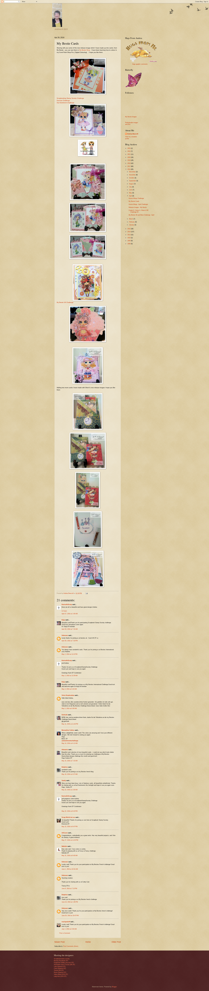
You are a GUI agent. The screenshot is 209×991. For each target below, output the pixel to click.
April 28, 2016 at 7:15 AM (70, 629)
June (131, 190)
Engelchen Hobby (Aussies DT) (64, 962)
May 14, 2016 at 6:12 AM (70, 743)
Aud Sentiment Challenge (65, 103)
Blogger (114, 987)
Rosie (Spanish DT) (60, 972)
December (132, 172)
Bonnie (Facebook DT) (61, 960)
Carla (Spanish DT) (60, 968)
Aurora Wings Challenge (136, 198)
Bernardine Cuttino (68, 730)
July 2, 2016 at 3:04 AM (69, 929)
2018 (129, 163)
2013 (129, 235)
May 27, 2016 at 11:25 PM (70, 840)
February (132, 222)
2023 (129, 148)
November (132, 175)
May (130, 193)
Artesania (65, 749)
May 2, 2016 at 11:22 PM (69, 654)
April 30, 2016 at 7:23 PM (70, 641)
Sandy (64, 780)
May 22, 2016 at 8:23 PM (70, 811)
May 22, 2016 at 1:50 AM (70, 790)
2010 (129, 238)
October (132, 178)
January (132, 225)
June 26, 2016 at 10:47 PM (70, 915)
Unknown (65, 635)
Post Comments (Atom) (70, 946)
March (131, 219)
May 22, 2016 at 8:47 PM (70, 826)
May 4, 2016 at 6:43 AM (69, 689)
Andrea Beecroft (132, 134)
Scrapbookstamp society (62, 959)
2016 (129, 169)
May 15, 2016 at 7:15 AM (70, 761)
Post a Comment (64, 933)
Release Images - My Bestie (138, 207)
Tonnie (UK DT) (59, 970)
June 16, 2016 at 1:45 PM (70, 902)
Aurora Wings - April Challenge (138, 204)
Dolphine (65, 767)
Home (88, 942)
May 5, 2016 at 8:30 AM (69, 708)
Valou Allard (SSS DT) (61, 974)
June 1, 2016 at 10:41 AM (70, 869)
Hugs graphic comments (140, 64)
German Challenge (63, 100)
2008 (129, 244)
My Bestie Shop (84, 50)
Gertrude (64, 715)
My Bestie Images (131, 117)
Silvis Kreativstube (68, 695)
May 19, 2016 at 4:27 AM (70, 774)
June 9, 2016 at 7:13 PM (69, 888)
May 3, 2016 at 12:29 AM (70, 675)
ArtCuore (65, 833)
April (130, 196)
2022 (129, 151)
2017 (129, 166)
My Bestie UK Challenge (65, 302)
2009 (129, 240)
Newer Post (59, 942)
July (130, 187)
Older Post (116, 942)
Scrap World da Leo (68, 817)
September (132, 181)
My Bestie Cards (134, 201)
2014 (129, 231)
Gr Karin (64, 611)
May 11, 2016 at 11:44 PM (70, 724)
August (131, 184)
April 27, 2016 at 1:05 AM (70, 614)
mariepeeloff (66, 922)
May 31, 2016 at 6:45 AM (70, 855)
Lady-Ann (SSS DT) (60, 976)
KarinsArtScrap (67, 604)
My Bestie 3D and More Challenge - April (141, 215)
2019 (129, 160)
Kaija (63, 620)
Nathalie (64, 846)
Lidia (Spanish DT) (60, 966)
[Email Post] (86, 593)
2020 (129, 157)
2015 (129, 229)
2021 (129, 154)
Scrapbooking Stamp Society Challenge (70, 98)
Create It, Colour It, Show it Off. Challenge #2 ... (139, 211)
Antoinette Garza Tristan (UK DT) (64, 964)
